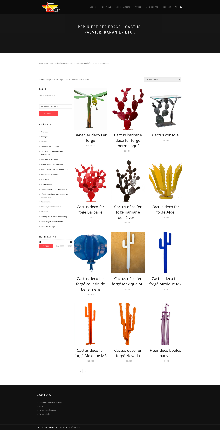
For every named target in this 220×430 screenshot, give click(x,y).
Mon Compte (152, 7)
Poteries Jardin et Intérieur (51, 207)
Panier (138, 7)
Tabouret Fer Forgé (48, 227)
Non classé (45, 179)
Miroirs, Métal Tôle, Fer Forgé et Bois (54, 169)
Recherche (49, 113)
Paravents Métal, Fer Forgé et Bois (54, 189)
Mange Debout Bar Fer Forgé (52, 164)
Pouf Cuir (44, 212)
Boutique (106, 7)
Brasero (44, 142)
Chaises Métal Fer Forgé (50, 147)
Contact (167, 7)
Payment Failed (45, 414)
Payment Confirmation (47, 410)
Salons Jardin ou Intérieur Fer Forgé (54, 217)
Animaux (44, 132)
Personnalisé (46, 202)
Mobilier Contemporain (50, 174)
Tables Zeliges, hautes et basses (52, 222)
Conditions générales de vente (50, 402)
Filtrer (46, 246)
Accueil (94, 7)
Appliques (44, 137)
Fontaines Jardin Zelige (49, 159)
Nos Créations (46, 184)
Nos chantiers (123, 7)
